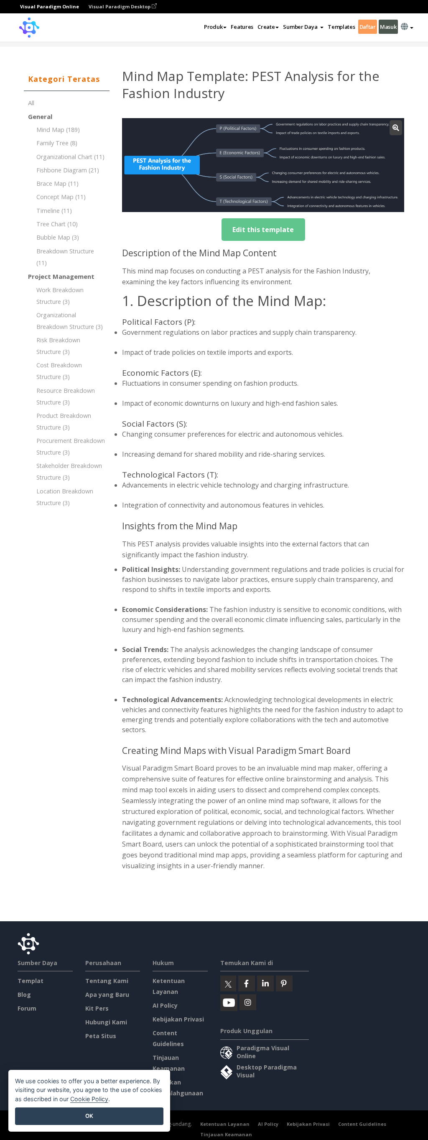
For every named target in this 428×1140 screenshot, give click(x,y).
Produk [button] (213, 26)
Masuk (388, 26)
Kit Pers (97, 1008)
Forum (27, 1008)
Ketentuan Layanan (225, 1124)
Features (242, 26)
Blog (24, 994)
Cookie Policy (89, 1098)
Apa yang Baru (107, 994)
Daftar (367, 26)
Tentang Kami (106, 981)
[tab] (67, 79)
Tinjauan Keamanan (226, 1134)
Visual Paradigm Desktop (120, 6)
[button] (303, 27)
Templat (30, 981)
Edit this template (263, 229)
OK (89, 1115)
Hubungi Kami (106, 1022)
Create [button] (266, 26)
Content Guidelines (362, 1124)
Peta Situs (100, 1036)
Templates (341, 26)
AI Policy (165, 1005)
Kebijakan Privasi (178, 1019)
